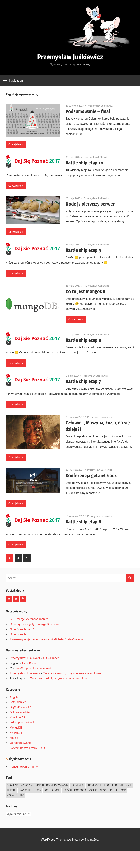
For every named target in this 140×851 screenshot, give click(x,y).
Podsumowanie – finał (88, 111)
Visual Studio (15, 795)
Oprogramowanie (20, 742)
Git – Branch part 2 (22, 629)
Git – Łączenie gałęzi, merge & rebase (34, 624)
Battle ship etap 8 (83, 340)
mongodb (80, 790)
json (38, 790)
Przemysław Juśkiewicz (70, 57)
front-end (110, 785)
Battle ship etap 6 (83, 522)
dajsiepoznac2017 (57, 785)
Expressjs (77, 785)
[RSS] (23, 599)
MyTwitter (16, 732)
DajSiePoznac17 (20, 707)
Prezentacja (118, 790)
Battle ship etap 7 (83, 381)
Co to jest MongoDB (85, 291)
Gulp (129, 785)
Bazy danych (18, 702)
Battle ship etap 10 (84, 163)
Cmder (40, 785)
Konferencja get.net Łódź (91, 475)
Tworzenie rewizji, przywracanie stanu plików (72, 673)
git (121, 785)
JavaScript (26, 790)
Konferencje (52, 790)
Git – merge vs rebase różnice (29, 619)
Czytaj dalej (14, 144)
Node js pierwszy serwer (90, 204)
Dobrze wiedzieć (20, 712)
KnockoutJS (17, 717)
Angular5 (27, 785)
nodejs (14, 738)
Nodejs (92, 790)
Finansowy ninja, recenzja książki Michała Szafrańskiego (46, 639)
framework (94, 785)
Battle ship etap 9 (83, 250)
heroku (11, 790)
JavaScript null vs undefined (33, 668)
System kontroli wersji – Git (27, 748)
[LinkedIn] (9, 599)
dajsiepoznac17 (20, 759)
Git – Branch (18, 634)
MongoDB (16, 727)
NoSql (104, 790)
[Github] (16, 599)
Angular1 (15, 697)
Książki (67, 790)
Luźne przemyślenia (22, 722)
